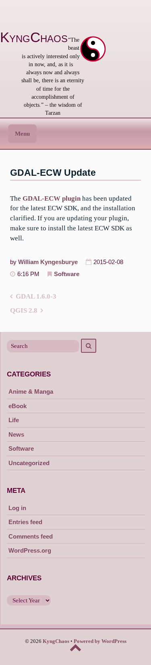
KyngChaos (34, 37)
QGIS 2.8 (23, 310)
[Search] (88, 346)
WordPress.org (29, 550)
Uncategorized (29, 463)
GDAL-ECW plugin (52, 198)
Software (66, 274)
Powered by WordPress (100, 641)
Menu (22, 133)
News (16, 434)
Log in (17, 507)
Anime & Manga (30, 391)
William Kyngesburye (48, 262)
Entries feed (25, 522)
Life (13, 420)
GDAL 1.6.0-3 (36, 296)
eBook (17, 406)
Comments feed (30, 536)
